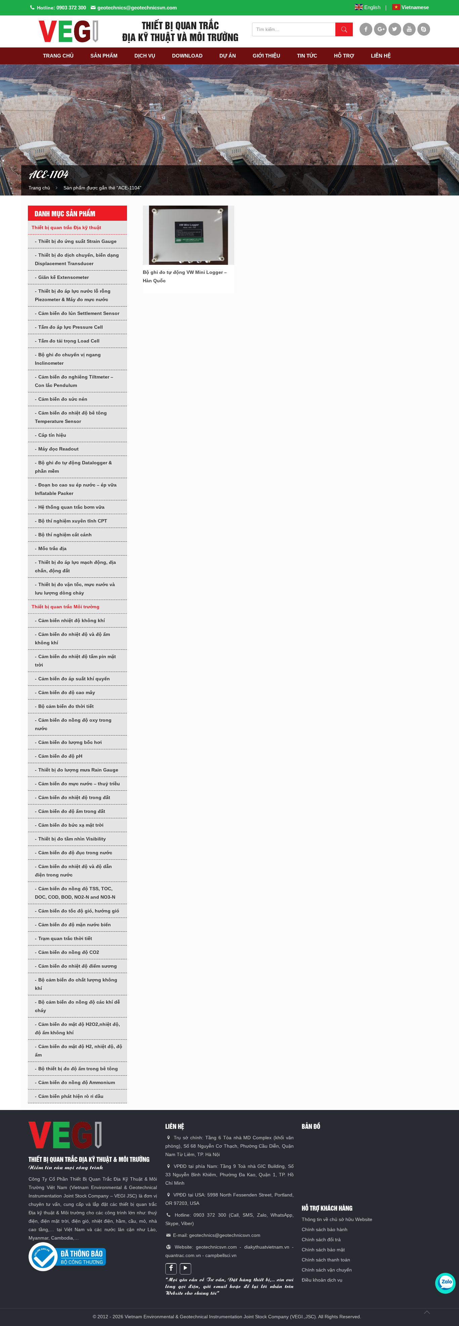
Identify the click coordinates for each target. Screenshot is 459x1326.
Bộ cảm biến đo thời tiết (66, 706)
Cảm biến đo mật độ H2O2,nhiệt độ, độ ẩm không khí (77, 1028)
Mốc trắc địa (52, 548)
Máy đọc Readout (58, 449)
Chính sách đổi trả (321, 1239)
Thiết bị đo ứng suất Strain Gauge (77, 241)
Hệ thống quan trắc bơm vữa (71, 507)
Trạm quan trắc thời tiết (65, 938)
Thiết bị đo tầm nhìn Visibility (72, 838)
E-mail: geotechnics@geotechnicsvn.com (216, 1235)
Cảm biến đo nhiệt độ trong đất (74, 797)
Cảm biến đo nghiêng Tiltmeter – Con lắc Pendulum (74, 381)
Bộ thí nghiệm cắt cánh (65, 534)
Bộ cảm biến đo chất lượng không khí (76, 984)
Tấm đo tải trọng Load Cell (68, 341)
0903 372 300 (71, 7)
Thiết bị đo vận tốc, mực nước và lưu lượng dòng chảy (75, 589)
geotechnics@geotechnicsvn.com (137, 7)
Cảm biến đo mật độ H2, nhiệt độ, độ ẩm (78, 1051)
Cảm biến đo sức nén (62, 399)
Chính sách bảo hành (324, 1229)
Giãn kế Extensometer (63, 277)
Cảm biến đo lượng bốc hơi (70, 742)
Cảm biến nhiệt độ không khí (71, 620)
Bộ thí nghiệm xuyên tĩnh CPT (72, 521)
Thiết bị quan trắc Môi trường (65, 606)
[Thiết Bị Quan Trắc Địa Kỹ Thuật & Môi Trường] (68, 31)
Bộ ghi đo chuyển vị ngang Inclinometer (68, 359)
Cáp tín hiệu (52, 435)
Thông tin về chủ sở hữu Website (337, 1219)
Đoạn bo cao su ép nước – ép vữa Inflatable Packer (76, 489)
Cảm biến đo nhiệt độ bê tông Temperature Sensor (71, 417)
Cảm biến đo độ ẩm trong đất (71, 811)
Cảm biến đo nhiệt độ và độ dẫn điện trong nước (73, 870)
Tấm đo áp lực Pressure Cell (70, 327)
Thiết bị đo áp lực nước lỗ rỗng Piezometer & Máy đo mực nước (73, 295)
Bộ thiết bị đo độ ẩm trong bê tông (78, 1068)
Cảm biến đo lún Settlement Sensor (78, 313)
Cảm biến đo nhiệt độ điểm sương (77, 966)
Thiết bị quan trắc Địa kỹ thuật (66, 227)
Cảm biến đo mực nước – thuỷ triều (79, 783)
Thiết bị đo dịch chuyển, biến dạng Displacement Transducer (77, 259)
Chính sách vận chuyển (327, 1270)
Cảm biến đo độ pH (60, 756)
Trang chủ (39, 187)
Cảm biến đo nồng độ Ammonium (76, 1082)
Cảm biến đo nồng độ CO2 (68, 952)
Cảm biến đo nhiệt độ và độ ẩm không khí (72, 638)
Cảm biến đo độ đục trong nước (75, 852)
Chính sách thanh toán (326, 1259)
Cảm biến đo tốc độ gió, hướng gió (78, 910)
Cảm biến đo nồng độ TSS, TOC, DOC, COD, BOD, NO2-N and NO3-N (75, 893)
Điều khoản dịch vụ (322, 1280)
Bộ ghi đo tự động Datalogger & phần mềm (73, 467)
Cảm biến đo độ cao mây (66, 692)
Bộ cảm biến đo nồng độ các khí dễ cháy (77, 1006)
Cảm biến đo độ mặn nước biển (74, 924)
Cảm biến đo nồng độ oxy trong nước (73, 724)
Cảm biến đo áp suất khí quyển (74, 678)
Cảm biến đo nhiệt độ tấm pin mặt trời (75, 661)
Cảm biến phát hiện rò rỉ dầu (70, 1096)
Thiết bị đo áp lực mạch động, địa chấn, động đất (75, 566)
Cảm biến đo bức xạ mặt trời (70, 825)
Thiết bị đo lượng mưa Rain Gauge (78, 770)
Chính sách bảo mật (323, 1249)
